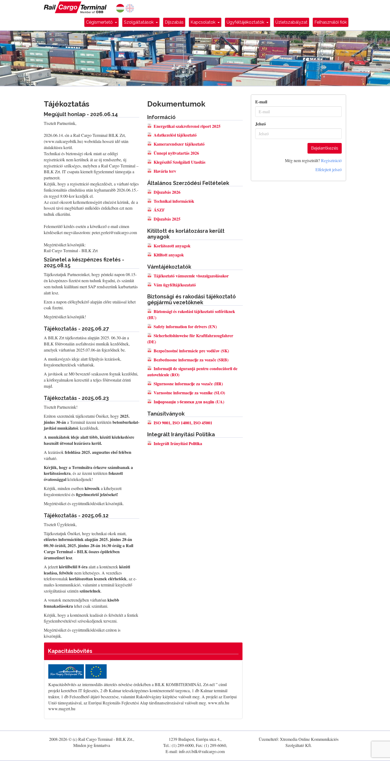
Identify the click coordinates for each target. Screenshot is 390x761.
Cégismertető (102, 22)
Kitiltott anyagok (169, 255)
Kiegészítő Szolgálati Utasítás (179, 162)
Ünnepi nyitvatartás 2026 (176, 153)
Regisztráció (331, 160)
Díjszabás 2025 (167, 219)
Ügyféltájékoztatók (248, 22)
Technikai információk (174, 201)
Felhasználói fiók (330, 22)
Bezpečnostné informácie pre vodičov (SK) (191, 351)
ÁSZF (159, 210)
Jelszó (260, 124)
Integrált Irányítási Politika (178, 443)
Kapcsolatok (206, 22)
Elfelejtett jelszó (328, 169)
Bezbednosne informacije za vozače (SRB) (191, 360)
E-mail (261, 102)
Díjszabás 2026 (167, 192)
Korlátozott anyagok (172, 246)
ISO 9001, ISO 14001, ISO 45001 (183, 423)
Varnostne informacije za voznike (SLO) (189, 393)
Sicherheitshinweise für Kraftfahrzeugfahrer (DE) (190, 338)
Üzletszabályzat (291, 22)
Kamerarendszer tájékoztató (179, 144)
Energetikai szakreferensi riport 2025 (187, 126)
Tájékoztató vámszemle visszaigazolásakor (191, 276)
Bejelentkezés (324, 148)
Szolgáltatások (142, 22)
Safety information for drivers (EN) (185, 326)
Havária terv (165, 171)
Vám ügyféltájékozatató (175, 285)
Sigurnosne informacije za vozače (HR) (188, 383)
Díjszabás (174, 22)
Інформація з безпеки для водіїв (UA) (189, 402)
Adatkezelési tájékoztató (175, 135)
